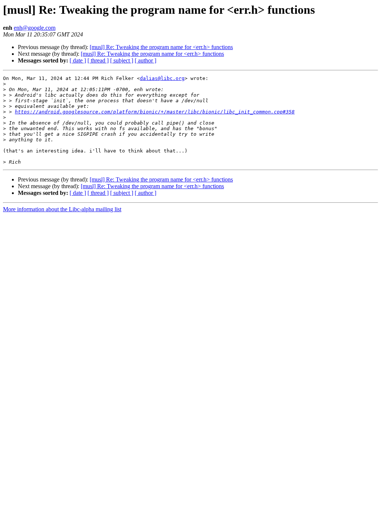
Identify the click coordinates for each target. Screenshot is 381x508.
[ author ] (145, 60)
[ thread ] (98, 60)
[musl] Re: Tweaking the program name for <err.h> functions (161, 47)
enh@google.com (34, 28)
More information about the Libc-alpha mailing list (62, 209)
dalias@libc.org (162, 78)
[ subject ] (121, 60)
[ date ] (78, 60)
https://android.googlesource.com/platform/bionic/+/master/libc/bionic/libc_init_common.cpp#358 (155, 112)
